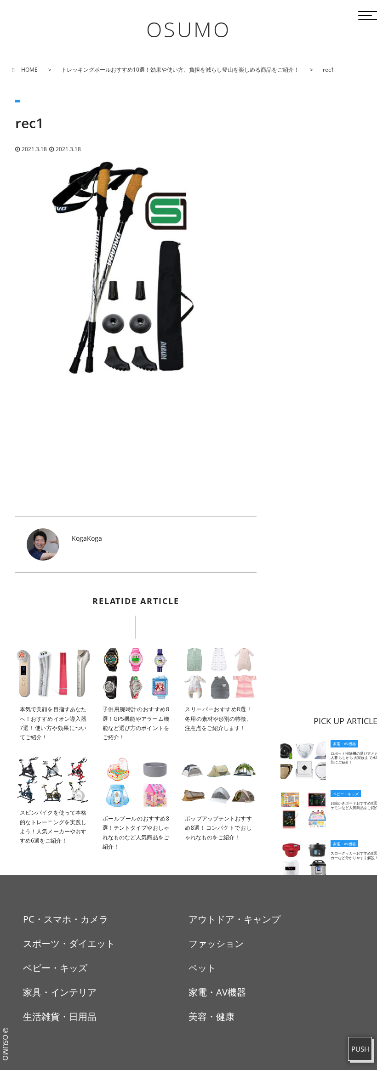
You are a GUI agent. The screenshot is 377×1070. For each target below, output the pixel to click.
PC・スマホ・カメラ (65, 919)
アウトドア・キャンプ (234, 919)
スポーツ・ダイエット (69, 943)
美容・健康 (211, 1016)
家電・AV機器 (217, 992)
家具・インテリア (60, 992)
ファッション (216, 943)
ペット (202, 968)
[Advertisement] (136, 451)
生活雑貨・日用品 (60, 1016)
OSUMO (188, 29)
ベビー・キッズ (55, 968)
